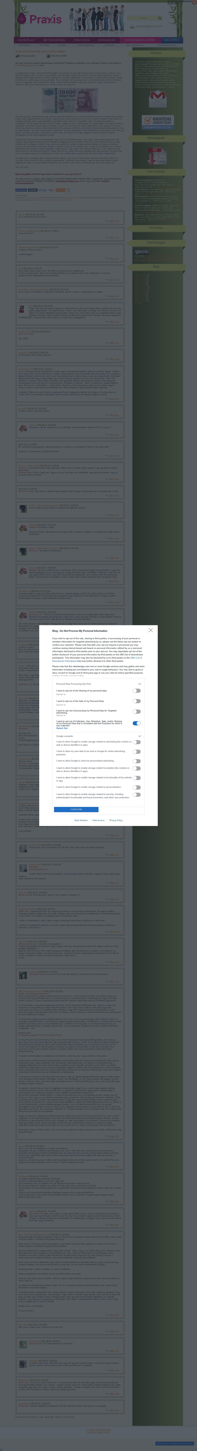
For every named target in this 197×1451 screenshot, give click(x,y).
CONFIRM (76, 809)
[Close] (152, 631)
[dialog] (98, 725)
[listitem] (98, 684)
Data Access (98, 820)
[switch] (137, 691)
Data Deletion (81, 820)
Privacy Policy (116, 820)
